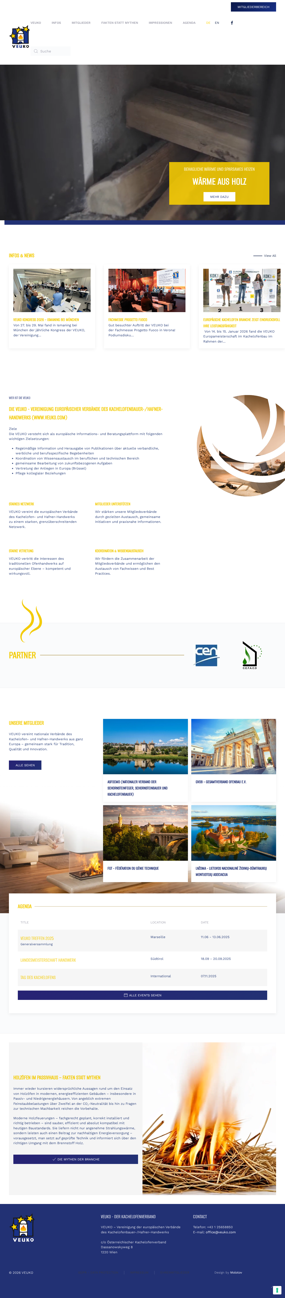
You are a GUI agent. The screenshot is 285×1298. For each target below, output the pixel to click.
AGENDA (189, 22)
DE (208, 22)
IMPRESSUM (139, 1272)
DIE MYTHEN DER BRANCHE (78, 1159)
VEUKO (36, 22)
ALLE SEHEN (25, 765)
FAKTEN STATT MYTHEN (119, 22)
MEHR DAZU (219, 197)
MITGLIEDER (81, 22)
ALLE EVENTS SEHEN (145, 995)
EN (217, 22)
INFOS (56, 22)
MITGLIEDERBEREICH (253, 7)
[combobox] (51, 51)
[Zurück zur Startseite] (20, 37)
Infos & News (21, 255)
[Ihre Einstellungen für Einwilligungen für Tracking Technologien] (277, 1290)
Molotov (236, 1272)
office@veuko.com (221, 1232)
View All (270, 255)
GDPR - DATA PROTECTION (98, 1272)
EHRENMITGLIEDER (174, 1272)
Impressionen (160, 22)
